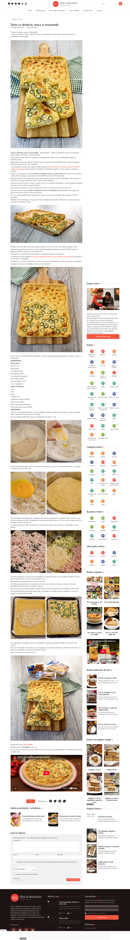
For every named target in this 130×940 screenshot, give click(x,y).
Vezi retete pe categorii (57, 10)
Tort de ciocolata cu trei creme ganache (106, 693)
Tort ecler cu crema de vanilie (94, 634)
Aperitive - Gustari (17, 19)
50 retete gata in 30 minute (94, 603)
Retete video (40, 10)
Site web (60, 855)
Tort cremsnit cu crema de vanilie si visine (107, 709)
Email (37, 855)
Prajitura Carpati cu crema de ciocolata (108, 847)
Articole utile (88, 10)
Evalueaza (16, 879)
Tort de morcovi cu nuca (107, 724)
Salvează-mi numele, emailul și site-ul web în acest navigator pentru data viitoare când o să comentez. (47, 862)
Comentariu (17, 840)
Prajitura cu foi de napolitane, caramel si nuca (94, 800)
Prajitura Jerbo (112, 770)
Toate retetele (74, 10)
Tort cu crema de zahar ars (112, 634)
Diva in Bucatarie (68, 3)
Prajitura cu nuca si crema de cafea (111, 799)
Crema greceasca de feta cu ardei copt (69, 903)
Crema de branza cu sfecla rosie (33, 816)
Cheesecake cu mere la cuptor (70, 816)
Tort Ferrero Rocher (105, 817)
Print (30, 801)
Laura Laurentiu (90, 928)
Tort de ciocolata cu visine (107, 678)
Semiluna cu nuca (94, 770)
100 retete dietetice (111, 602)
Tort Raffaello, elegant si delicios (106, 832)
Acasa (30, 10)
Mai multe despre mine (103, 336)
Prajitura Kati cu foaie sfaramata (105, 863)
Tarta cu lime (63, 918)
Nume (15, 855)
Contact (99, 10)
